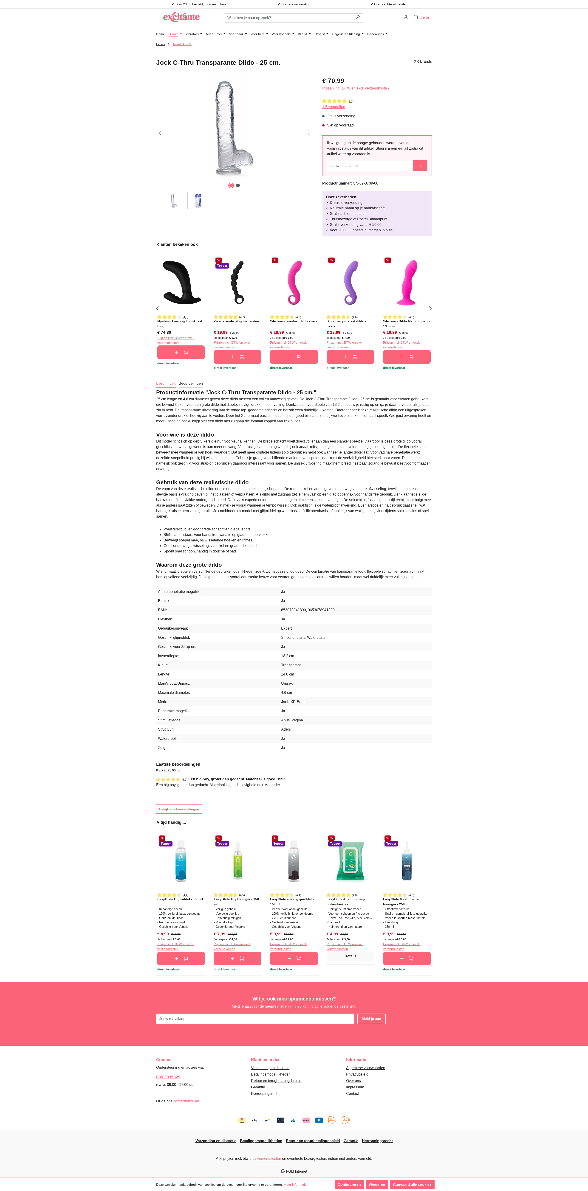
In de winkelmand (181, 352)
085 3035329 (168, 1077)
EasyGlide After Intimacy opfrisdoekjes (346, 901)
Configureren (349, 1184)
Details (350, 956)
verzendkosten (269, 1158)
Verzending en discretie (270, 1068)
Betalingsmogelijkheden (271, 1074)
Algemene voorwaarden (365, 1068)
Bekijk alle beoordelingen (179, 809)
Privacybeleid (357, 1074)
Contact (352, 1094)
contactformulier (186, 1101)
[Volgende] (309, 132)
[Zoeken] (358, 17)
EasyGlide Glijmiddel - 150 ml (180, 899)
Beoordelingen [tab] (191, 383)
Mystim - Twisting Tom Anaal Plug (179, 323)
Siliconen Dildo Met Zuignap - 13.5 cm (406, 323)
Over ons (353, 1081)
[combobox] (289, 17)
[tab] (166, 384)
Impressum (355, 1087)
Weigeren (377, 1184)
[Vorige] (159, 132)
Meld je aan (371, 1019)
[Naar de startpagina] (181, 16)
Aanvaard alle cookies (412, 1184)
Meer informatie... (296, 1184)
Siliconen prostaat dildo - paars (346, 323)
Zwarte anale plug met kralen (236, 321)
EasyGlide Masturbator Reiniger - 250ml (401, 901)
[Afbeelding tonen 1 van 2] (231, 185)
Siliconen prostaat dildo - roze (293, 321)
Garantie (258, 1087)
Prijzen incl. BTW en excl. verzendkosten (355, 88)
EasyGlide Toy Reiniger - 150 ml (236, 901)
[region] (235, 142)
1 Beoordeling (333, 107)
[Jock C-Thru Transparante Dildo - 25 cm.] (234, 127)
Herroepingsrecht (265, 1094)
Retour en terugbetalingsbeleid (276, 1081)
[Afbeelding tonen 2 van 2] (238, 185)
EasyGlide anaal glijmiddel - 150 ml (292, 901)
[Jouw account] (406, 17)
